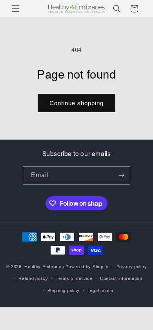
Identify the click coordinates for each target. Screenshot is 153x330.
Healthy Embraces (44, 266)
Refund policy (33, 278)
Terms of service (74, 278)
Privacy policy (132, 266)
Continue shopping (76, 103)
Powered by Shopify (87, 266)
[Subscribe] (121, 175)
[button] (15, 8)
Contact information (121, 278)
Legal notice (100, 290)
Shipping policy (63, 290)
